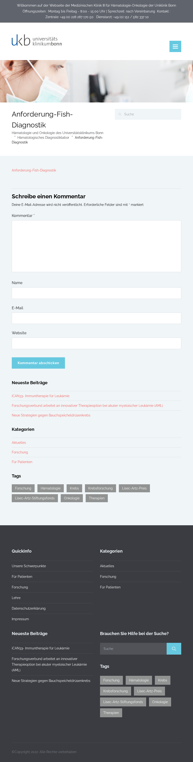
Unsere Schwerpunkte (29, 566)
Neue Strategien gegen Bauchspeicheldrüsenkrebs (51, 415)
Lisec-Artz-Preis (134, 488)
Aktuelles (19, 442)
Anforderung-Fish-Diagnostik (34, 170)
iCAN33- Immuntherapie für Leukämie (40, 396)
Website (19, 333)
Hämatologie (50, 488)
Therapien (97, 498)
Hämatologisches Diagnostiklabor (43, 137)
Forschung (20, 452)
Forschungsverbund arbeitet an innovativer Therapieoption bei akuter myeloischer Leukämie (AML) (87, 405)
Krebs (74, 488)
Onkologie (72, 498)
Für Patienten (22, 462)
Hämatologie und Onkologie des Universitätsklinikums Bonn (57, 133)
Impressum (20, 619)
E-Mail (17, 308)
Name (17, 283)
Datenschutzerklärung (29, 608)
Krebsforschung (100, 488)
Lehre (16, 598)
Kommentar (23, 215)
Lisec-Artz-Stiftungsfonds (35, 498)
